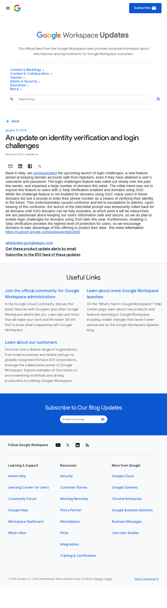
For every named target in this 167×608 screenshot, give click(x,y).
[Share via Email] (10, 166)
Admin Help (17, 476)
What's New (17, 533)
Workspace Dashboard (25, 522)
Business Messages (127, 522)
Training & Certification (78, 556)
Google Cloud (123, 476)
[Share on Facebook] (30, 166)
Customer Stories (73, 488)
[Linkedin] (77, 445)
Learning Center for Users (28, 488)
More (16, 89)
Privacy (99, 579)
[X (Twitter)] (68, 445)
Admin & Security (25, 81)
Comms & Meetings (27, 70)
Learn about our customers (31, 342)
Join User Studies (125, 533)
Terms (108, 579)
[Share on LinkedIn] (20, 166)
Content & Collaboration (31, 74)
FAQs (64, 533)
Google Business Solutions (132, 510)
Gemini (17, 78)
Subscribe (145, 8)
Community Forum (22, 499)
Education (19, 85)
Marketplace (70, 522)
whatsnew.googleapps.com (29, 243)
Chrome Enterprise (127, 499)
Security (66, 476)
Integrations (69, 544)
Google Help (18, 510)
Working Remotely (74, 499)
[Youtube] (58, 445)
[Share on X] (40, 166)
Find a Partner (71, 510)
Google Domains (125, 488)
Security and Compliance (21, 154)
